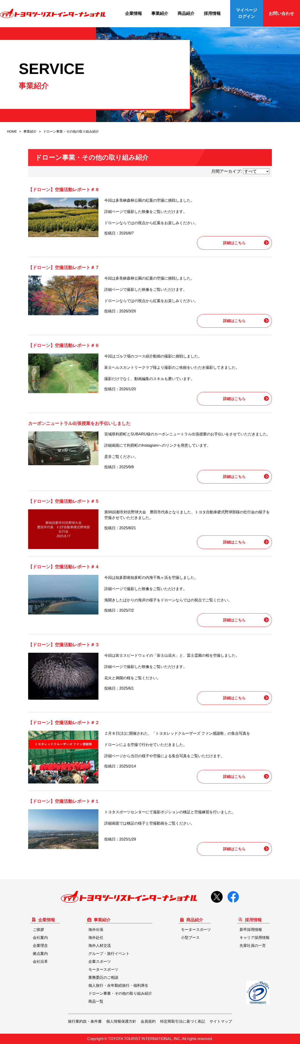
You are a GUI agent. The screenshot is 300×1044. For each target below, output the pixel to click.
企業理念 (40, 946)
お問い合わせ (281, 13)
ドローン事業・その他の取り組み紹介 (120, 993)
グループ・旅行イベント (109, 954)
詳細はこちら (234, 243)
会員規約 (148, 1021)
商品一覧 (95, 1001)
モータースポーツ (103, 969)
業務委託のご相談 (103, 977)
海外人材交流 (99, 946)
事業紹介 (159, 13)
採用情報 (212, 13)
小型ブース (190, 938)
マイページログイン (246, 13)
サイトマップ (221, 1021)
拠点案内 (40, 954)
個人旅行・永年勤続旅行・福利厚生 (118, 985)
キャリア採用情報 (255, 938)
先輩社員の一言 (253, 946)
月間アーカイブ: (226, 171)
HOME (12, 131)
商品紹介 (186, 13)
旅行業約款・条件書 (85, 1021)
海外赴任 (95, 938)
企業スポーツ (99, 961)
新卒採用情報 (251, 930)
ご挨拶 (38, 930)
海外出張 (95, 930)
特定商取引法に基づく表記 (182, 1021)
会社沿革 (40, 961)
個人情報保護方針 (121, 1021)
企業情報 (133, 13)
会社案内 (40, 938)
